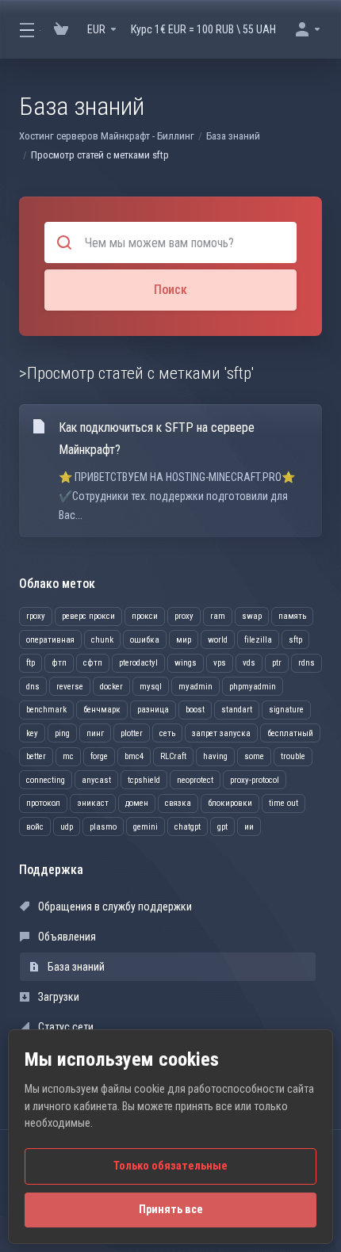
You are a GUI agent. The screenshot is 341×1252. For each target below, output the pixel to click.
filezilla (258, 640)
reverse (69, 686)
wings (185, 663)
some (254, 756)
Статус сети (65, 1027)
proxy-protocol (254, 780)
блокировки (230, 803)
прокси (145, 616)
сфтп (92, 663)
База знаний (233, 136)
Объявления (66, 936)
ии (249, 827)
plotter (132, 733)
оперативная (50, 640)
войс (35, 827)
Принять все (171, 1209)
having (215, 756)
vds (249, 663)
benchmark (46, 709)
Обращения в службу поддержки (114, 906)
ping (62, 733)
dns (33, 686)
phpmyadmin (252, 686)
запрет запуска (221, 733)
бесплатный (290, 733)
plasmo (103, 827)
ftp (30, 663)
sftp (295, 640)
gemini (145, 827)
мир (183, 640)
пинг (95, 733)
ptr (277, 663)
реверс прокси (88, 616)
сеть (167, 733)
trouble (293, 756)
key (32, 733)
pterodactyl (138, 663)
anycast (96, 780)
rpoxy (35, 616)
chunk (102, 640)
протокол (43, 803)
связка (178, 803)
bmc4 (134, 756)
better (36, 756)
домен (136, 803)
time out (283, 803)
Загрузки (57, 997)
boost (195, 709)
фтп (59, 663)
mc (68, 756)
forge (99, 756)
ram (217, 616)
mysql (151, 686)
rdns (306, 663)
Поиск (170, 289)
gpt (222, 827)
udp (66, 827)
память (292, 616)
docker (111, 686)
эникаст (93, 803)
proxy (183, 616)
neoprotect (195, 780)
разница (153, 709)
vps (219, 663)
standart (236, 709)
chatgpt (187, 827)
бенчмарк (102, 709)
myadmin (195, 686)
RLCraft (173, 756)
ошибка (144, 640)
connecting (45, 780)
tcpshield (144, 780)
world (218, 640)
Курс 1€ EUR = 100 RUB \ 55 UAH (203, 29)
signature (286, 709)
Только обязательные (170, 1166)
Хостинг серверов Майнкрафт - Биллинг (106, 136)
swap (252, 616)
